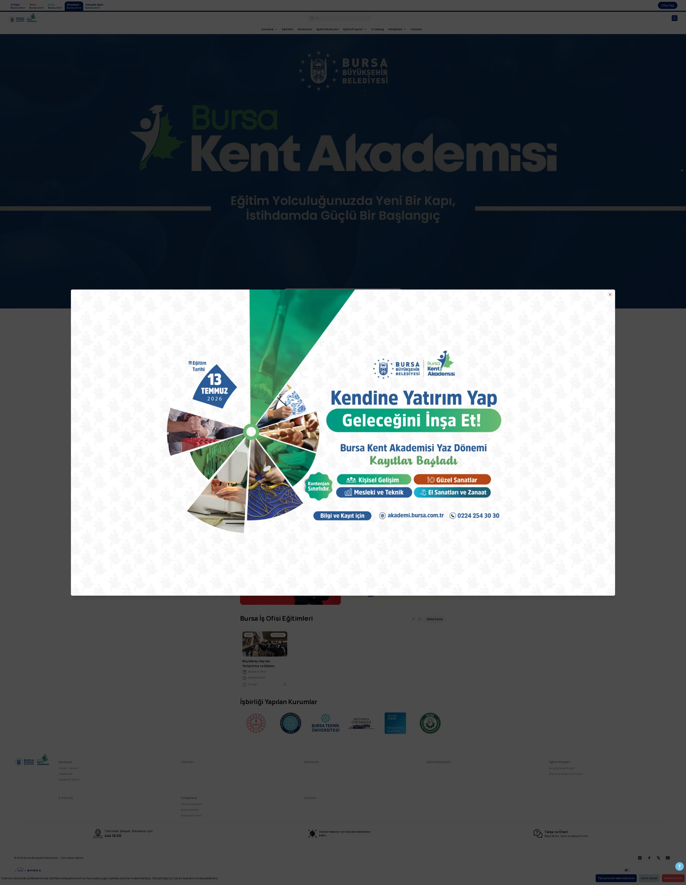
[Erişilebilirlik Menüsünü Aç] (679, 866)
